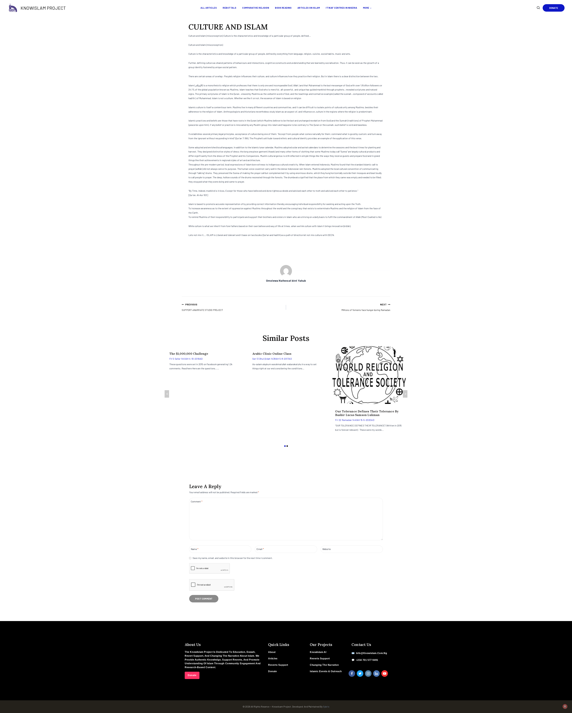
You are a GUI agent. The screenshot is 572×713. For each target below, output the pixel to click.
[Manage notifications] (565, 706)
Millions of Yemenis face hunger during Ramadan (365, 307)
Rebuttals (229, 7)
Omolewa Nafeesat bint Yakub (286, 280)
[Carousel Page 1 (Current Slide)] (285, 446)
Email (260, 549)
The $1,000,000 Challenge (188, 353)
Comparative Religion (255, 7)
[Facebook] (352, 673)
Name (194, 549)
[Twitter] (360, 673)
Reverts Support (278, 665)
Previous (167, 394)
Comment (196, 501)
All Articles (208, 7)
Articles (273, 658)
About (272, 652)
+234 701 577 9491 (367, 660)
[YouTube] (384, 673)
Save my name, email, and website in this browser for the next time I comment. (233, 558)
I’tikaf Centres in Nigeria (341, 7)
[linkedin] (376, 673)
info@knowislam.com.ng (371, 653)
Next (405, 394)
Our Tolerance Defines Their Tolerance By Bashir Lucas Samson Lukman (367, 413)
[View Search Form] (538, 8)
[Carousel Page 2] (287, 446)
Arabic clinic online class (271, 353)
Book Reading (283, 7)
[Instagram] (368, 673)
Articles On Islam (308, 7)
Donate (553, 8)
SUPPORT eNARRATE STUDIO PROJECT (202, 307)
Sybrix (326, 706)
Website (326, 549)
